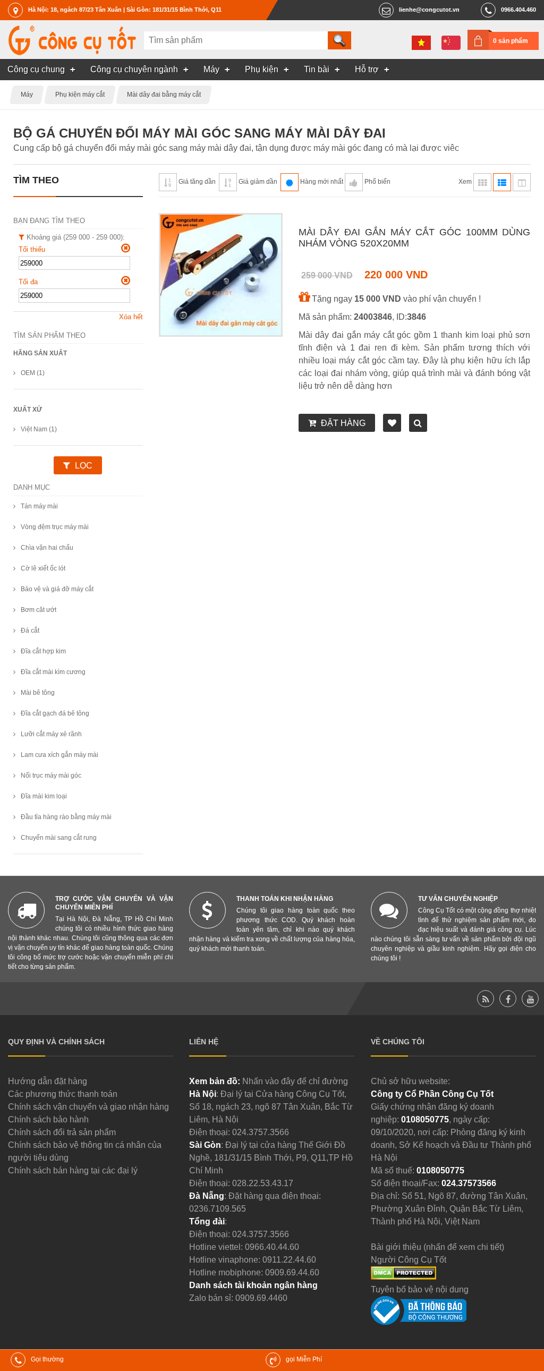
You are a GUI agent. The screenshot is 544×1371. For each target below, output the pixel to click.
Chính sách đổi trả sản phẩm (62, 1132)
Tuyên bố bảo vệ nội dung (420, 1289)
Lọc (83, 465)
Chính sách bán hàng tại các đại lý (73, 1170)
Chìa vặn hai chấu (47, 547)
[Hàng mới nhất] (289, 182)
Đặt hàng (343, 423)
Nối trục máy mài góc (51, 775)
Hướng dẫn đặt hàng (47, 1081)
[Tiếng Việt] (421, 43)
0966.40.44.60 (272, 1246)
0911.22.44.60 (289, 1259)
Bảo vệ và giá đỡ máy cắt (57, 589)
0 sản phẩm (510, 41)
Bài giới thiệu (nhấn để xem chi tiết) (437, 1246)
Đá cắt (30, 630)
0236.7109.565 (217, 1208)
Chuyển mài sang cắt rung (59, 837)
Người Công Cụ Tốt (408, 1259)
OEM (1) (33, 373)
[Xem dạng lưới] (482, 182)
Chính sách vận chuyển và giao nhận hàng (88, 1106)
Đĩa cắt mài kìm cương (53, 672)
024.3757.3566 (260, 1132)
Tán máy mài (39, 506)
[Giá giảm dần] (228, 182)
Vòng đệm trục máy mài (55, 527)
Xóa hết (131, 317)
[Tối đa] (125, 280)
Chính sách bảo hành (48, 1119)
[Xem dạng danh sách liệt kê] (502, 182)
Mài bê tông (38, 692)
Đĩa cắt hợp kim (43, 651)
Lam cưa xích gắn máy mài (59, 755)
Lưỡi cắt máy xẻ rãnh (51, 734)
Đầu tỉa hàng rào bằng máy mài (66, 817)
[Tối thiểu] (125, 248)
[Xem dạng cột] (522, 182)
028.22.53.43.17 (262, 1183)
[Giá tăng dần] (168, 182)
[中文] (451, 43)
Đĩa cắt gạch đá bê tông (55, 713)
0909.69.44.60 (292, 1272)
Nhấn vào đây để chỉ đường (295, 1081)
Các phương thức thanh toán (62, 1093)
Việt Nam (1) (39, 429)
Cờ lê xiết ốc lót (43, 568)
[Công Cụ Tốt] (72, 52)
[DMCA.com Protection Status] (403, 1276)
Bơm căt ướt (38, 610)
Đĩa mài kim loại (44, 796)
